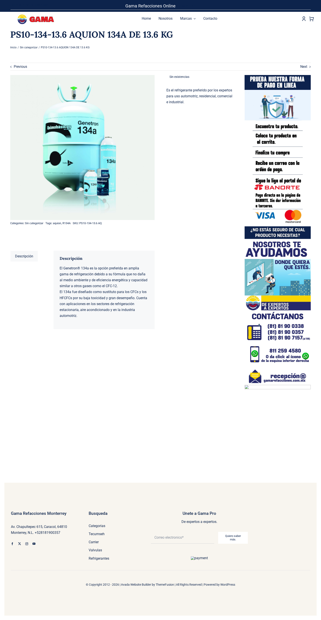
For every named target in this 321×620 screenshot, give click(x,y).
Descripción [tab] (24, 256)
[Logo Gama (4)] (37, 13)
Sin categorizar (34, 223)
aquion (57, 223)
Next (303, 67)
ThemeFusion (165, 584)
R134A (66, 223)
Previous (20, 67)
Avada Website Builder (136, 584)
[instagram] (26, 543)
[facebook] (12, 543)
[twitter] (19, 543)
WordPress (227, 584)
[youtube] (34, 543)
